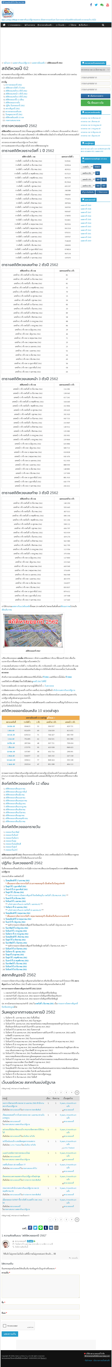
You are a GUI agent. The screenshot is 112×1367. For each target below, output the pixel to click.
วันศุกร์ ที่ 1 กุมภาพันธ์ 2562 (15, 886)
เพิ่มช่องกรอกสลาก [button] (96, 96)
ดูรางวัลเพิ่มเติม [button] (89, 192)
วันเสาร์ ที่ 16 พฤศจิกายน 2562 (17, 960)
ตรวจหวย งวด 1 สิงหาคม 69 (90, 121)
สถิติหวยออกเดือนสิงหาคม (15, 809)
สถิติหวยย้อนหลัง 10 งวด (14, 117)
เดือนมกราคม (65, 606)
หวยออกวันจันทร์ (11, 835)
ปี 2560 (69, 677)
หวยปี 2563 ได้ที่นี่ (39, 681)
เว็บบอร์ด (61, 25)
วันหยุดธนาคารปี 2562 (13, 114)
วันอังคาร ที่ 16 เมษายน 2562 (16, 907)
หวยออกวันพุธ (10, 841)
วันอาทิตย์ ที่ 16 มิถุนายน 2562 (16, 928)
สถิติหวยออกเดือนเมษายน (15, 797)
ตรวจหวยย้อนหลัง (45, 25)
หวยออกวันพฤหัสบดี (13, 844)
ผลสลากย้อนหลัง (38, 63)
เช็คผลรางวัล (96, 102)
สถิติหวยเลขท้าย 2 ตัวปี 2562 (16, 91)
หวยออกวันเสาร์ (11, 850)
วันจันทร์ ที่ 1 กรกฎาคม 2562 (16, 931)
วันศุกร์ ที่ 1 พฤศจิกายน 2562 (16, 957)
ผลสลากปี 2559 (86, 241)
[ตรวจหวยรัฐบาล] (8, 13)
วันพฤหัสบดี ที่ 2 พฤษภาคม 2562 (17, 913)
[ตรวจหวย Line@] (102, 5)
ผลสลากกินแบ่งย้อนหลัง (21, 606)
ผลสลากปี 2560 (86, 237)
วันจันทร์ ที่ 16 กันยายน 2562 (16, 948)
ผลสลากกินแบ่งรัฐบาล (21, 63)
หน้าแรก (6, 63)
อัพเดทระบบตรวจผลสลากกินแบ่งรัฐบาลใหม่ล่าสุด (21, 1176)
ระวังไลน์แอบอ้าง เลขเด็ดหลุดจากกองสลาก (19, 1141)
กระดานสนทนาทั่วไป (30, 1168)
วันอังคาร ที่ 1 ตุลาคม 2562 (15, 951)
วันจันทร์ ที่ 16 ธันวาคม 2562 (16, 966)
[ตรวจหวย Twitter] (96, 5)
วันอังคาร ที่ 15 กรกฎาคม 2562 (16, 934)
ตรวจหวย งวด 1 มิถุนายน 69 (90, 136)
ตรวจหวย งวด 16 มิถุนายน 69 (91, 132)
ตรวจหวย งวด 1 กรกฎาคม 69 (90, 128)
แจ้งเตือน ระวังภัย (29, 1136)
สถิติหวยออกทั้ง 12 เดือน (14, 99)
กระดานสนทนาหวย (12, 120)
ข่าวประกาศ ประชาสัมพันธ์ (32, 1110)
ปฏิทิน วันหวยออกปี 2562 (15, 105)
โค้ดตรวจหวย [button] (103, 192)
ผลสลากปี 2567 (86, 212)
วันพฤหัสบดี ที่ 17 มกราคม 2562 (17, 880)
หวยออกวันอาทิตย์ (12, 832)
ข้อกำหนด (88, 1360)
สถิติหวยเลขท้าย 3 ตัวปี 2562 (16, 96)
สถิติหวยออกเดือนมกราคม (15, 788)
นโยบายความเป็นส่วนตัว (101, 1360)
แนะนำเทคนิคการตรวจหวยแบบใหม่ (16, 1153)
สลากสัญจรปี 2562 (12, 108)
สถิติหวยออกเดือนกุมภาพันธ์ (16, 791)
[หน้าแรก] (4, 25)
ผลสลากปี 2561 (86, 234)
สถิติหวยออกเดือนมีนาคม (14, 794)
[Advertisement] (56, 45)
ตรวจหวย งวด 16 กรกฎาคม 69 (91, 125)
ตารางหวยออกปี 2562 (13, 85)
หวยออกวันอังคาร (12, 838)
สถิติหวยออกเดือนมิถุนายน (15, 803)
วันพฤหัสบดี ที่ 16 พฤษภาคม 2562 (18, 919)
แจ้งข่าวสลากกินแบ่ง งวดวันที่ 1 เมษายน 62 (24, 904)
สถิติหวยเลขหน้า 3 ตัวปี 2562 (16, 93)
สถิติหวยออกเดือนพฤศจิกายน (16, 818)
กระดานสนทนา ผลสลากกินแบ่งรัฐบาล (17, 1124)
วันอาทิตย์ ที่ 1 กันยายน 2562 (16, 943)
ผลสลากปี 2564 (86, 223)
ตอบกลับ (75, 1258)
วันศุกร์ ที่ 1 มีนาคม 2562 (14, 892)
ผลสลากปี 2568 (86, 209)
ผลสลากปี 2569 (86, 205)
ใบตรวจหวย (30, 25)
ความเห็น (6, 1272)
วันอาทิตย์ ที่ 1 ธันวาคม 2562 (16, 963)
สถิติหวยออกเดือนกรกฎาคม (15, 806)
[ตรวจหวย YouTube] (107, 5)
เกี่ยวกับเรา (84, 25)
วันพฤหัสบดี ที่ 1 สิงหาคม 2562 (17, 937)
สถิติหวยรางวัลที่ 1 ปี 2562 (15, 87)
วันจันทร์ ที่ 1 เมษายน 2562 (15, 901)
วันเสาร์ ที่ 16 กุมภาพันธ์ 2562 (16, 889)
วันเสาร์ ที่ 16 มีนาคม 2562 (15, 898)
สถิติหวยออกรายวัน (12, 102)
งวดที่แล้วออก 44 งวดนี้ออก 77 (14, 1164)
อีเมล (4, 1313)
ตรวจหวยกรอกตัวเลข (13, 111)
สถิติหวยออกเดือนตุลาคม (14, 815)
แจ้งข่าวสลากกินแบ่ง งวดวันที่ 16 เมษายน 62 (24, 910)
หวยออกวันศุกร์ (11, 847)
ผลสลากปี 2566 (86, 216)
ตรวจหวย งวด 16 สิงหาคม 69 (91, 118)
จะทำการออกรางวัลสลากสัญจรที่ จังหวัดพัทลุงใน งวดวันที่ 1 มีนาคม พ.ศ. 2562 (37, 895)
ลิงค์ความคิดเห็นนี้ (21, 1247)
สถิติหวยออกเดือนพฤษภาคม (16, 800)
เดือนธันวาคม (7, 609)
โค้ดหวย (73, 25)
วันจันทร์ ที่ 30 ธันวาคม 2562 (16, 969)
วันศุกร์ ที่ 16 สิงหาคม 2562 (15, 939)
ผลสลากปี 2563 (86, 226)
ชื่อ (3, 1302)
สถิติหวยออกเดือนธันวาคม (15, 821)
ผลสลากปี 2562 (86, 230)
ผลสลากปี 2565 (86, 219)
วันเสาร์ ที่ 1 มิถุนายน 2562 (15, 922)
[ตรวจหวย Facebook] (91, 5)
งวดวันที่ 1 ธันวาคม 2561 (44, 1003)
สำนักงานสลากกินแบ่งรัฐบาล (64, 690)
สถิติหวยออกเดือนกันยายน (15, 812)
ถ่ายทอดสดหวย (15, 25)
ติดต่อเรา (44, 1358)
